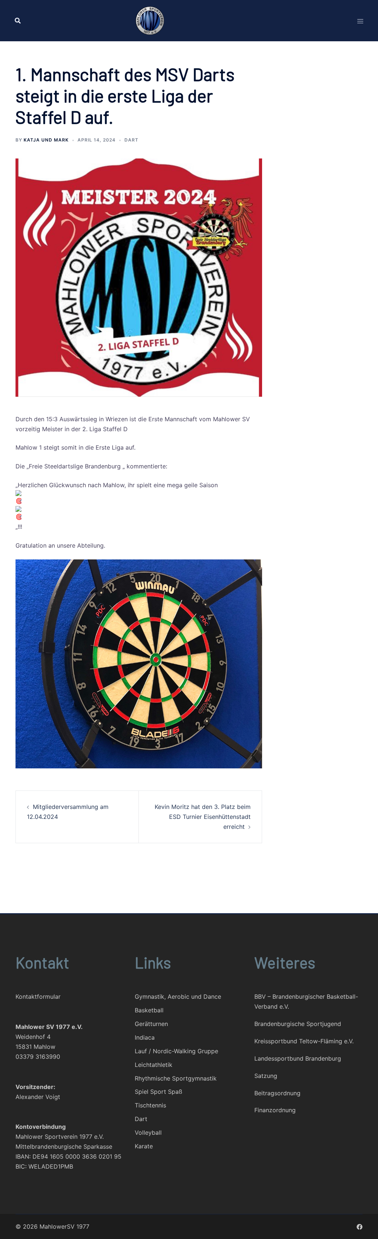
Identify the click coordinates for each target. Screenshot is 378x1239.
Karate (144, 1146)
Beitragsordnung (277, 1093)
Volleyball (148, 1132)
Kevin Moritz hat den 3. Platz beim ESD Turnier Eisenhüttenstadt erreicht (203, 816)
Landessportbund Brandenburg (297, 1058)
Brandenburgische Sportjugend (297, 1023)
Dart (131, 140)
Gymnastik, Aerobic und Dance (178, 996)
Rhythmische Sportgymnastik (176, 1078)
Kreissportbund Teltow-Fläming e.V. (304, 1041)
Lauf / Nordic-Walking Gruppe (176, 1051)
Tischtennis (150, 1105)
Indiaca (145, 1037)
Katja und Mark (46, 140)
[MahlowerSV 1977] (189, 21)
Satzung (265, 1075)
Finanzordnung (275, 1110)
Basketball (149, 1010)
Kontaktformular (38, 996)
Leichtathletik (153, 1064)
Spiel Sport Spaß (158, 1091)
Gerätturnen (151, 1023)
